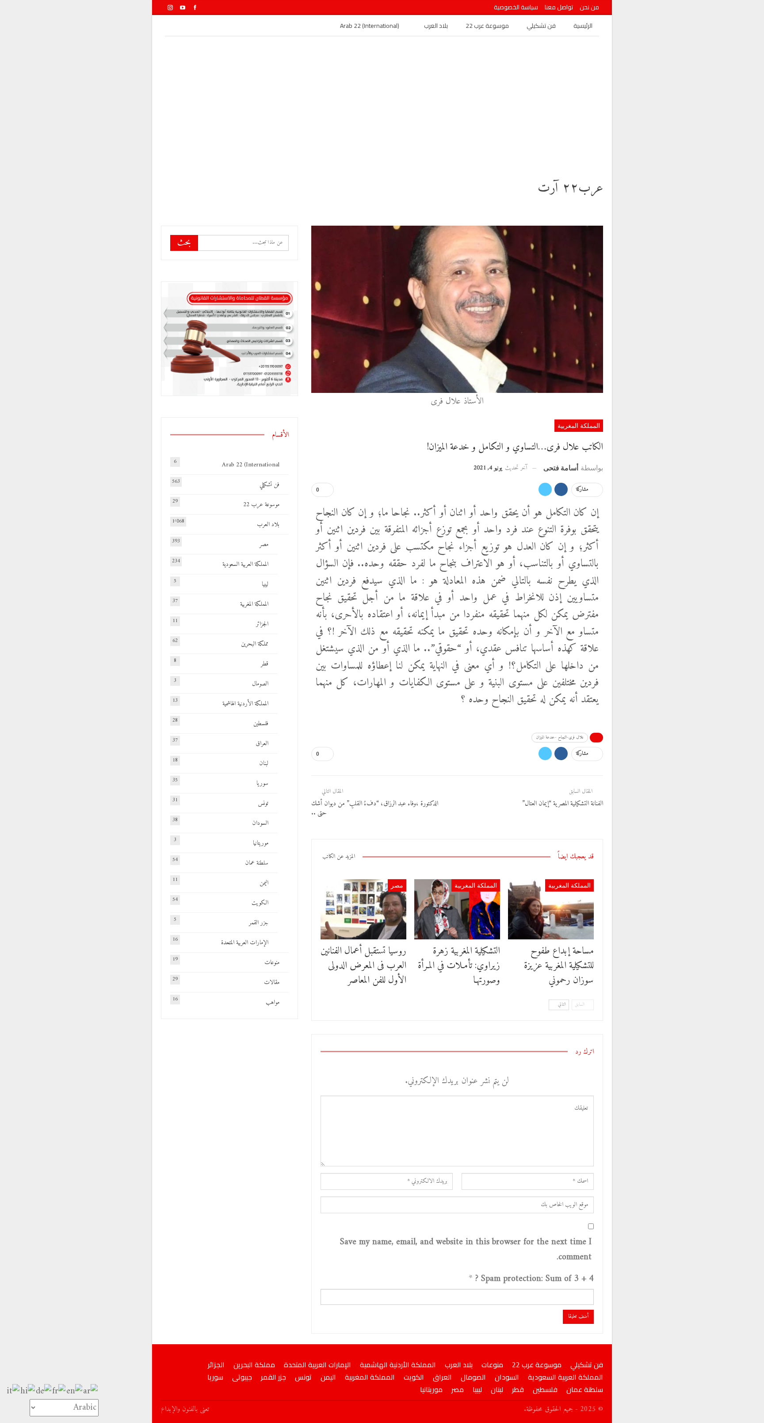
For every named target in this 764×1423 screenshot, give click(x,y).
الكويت (260, 902)
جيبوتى (242, 1377)
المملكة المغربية (579, 425)
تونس (263, 803)
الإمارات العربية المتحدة (244, 942)
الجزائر (262, 624)
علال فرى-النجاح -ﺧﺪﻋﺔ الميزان (560, 737)
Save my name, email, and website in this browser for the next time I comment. (466, 1250)
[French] (59, 1391)
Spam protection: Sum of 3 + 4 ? (534, 1279)
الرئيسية (582, 25)
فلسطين (260, 723)
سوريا (262, 783)
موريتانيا (260, 843)
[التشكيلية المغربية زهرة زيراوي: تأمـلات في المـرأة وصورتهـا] (457, 909)
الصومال (260, 683)
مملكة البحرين (254, 644)
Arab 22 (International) (369, 25)
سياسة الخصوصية (516, 7)
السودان (260, 823)
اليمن (264, 882)
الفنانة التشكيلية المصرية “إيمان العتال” (562, 804)
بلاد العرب (436, 25)
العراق (262, 743)
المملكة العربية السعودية (245, 564)
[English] (74, 1391)
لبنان (263, 763)
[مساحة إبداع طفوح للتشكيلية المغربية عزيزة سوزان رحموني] (551, 909)
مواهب (272, 1002)
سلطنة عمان (256, 863)
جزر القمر (258, 922)
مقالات (271, 982)
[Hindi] (28, 1391)
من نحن (589, 7)
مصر (397, 885)
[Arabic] (91, 1391)
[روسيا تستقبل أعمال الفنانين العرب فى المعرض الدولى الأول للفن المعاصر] (363, 909)
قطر (264, 663)
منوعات (271, 962)
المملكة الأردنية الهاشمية (245, 703)
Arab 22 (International (250, 464)
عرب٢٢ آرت (570, 188)
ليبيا (265, 584)
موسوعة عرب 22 (487, 25)
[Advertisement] (382, 103)
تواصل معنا (559, 7)
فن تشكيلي (541, 25)
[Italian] (13, 1391)
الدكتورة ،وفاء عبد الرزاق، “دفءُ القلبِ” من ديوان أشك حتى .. (375, 808)
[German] (44, 1391)
